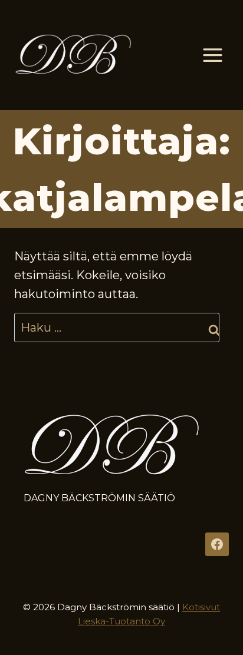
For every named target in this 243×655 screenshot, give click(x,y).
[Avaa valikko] (212, 55)
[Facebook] (217, 544)
